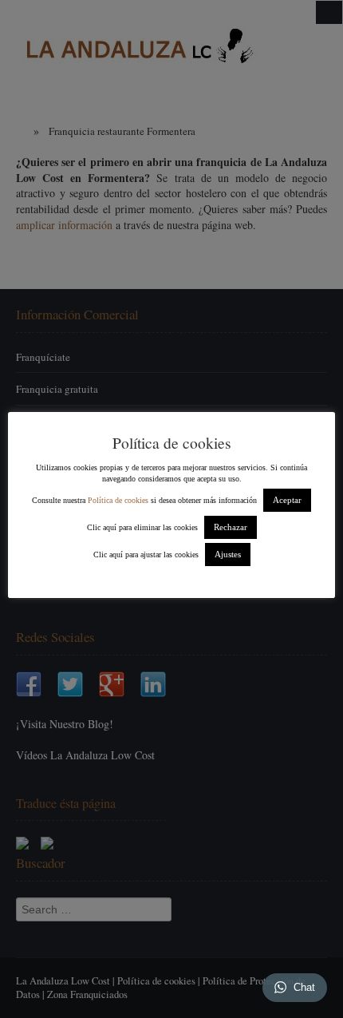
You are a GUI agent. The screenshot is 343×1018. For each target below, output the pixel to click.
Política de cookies (118, 500)
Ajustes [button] (228, 554)
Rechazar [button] (230, 527)
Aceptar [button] (287, 500)
